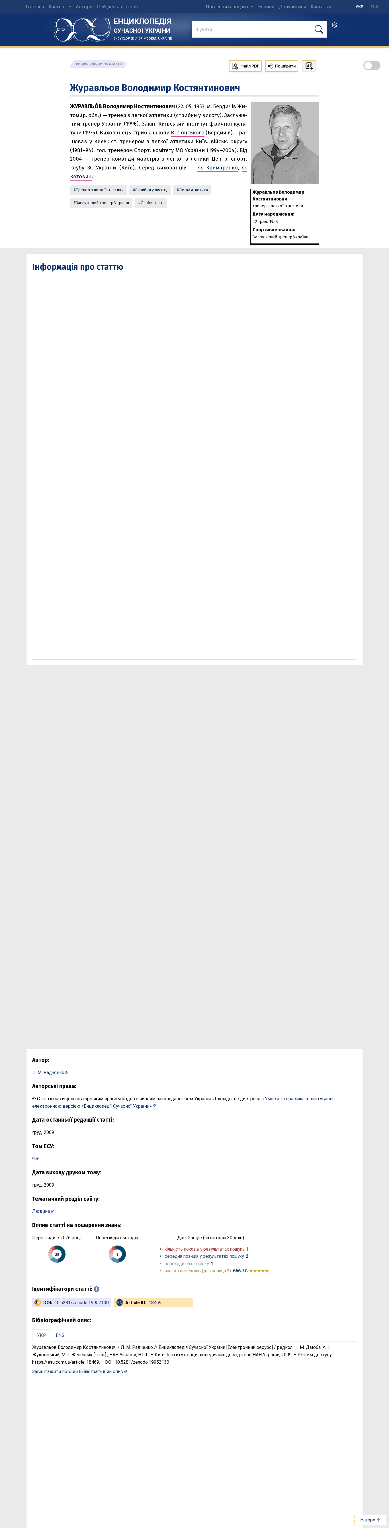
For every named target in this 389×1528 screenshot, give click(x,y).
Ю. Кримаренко (217, 167)
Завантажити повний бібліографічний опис (77, 1371)
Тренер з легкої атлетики (100, 190)
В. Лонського (187, 132)
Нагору (368, 1520)
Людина (41, 1211)
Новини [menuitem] (266, 6)
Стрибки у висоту (151, 190)
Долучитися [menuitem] (292, 6)
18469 (155, 1302)
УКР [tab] (41, 1335)
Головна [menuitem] (35, 6)
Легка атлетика (193, 190)
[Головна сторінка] (82, 28)
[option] (374, 7)
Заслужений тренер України (102, 202)
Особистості (152, 202)
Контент (58, 6)
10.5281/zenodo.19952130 (81, 1302)
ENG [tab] (60, 1335)
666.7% (251, 1270)
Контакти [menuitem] (321, 6)
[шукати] (319, 29)
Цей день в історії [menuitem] (117, 6)
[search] (334, 27)
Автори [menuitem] (84, 6)
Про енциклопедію (227, 6)
